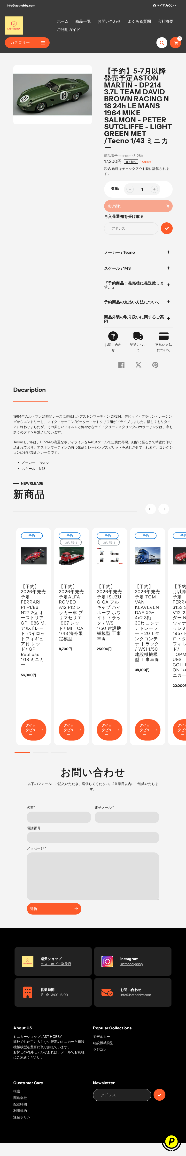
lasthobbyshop (131, 964)
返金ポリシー (23, 1117)
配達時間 (20, 1104)
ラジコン (100, 1049)
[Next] (163, 509)
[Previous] (150, 509)
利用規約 (20, 1110)
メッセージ (36, 848)
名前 (31, 807)
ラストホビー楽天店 (56, 964)
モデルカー (101, 1036)
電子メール (104, 807)
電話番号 (33, 828)
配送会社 (20, 1098)
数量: (115, 188)
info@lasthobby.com (21, 5)
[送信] (159, 1095)
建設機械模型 (103, 1043)
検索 (16, 1091)
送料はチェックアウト (129, 169)
